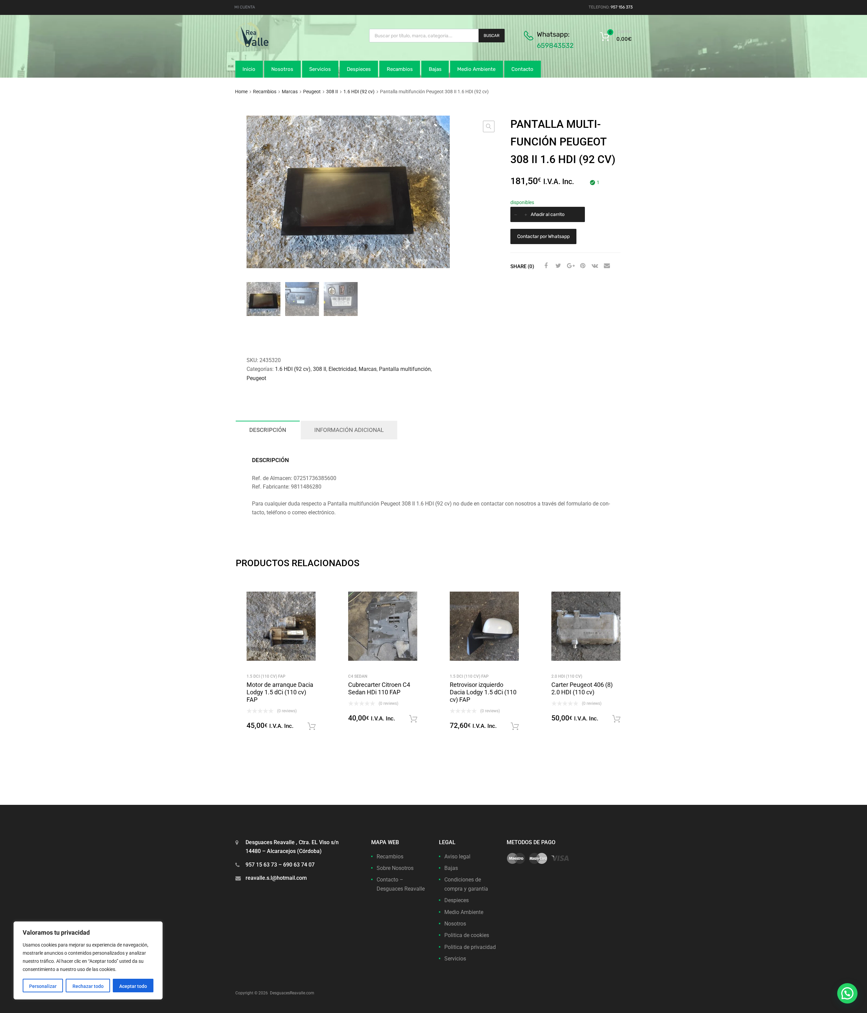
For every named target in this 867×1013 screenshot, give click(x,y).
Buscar (492, 35)
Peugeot (312, 91)
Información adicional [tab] (349, 429)
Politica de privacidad (470, 947)
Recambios (400, 69)
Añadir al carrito (548, 214)
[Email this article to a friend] (606, 265)
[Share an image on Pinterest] (581, 265)
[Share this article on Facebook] (545, 265)
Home (241, 91)
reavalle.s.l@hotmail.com (276, 878)
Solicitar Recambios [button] (312, 726)
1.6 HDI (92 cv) (359, 91)
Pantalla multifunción (405, 369)
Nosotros (282, 69)
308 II (332, 91)
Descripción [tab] (267, 429)
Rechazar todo (88, 986)
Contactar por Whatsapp (543, 236)
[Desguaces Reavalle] (269, 45)
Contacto (522, 69)
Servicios (320, 69)
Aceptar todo (133, 986)
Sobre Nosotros (395, 868)
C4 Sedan (357, 676)
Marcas (290, 91)
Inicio (248, 69)
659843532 (555, 45)
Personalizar (43, 986)
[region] (88, 960)
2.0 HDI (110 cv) (566, 676)
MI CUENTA (244, 7)
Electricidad (342, 369)
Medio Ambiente (476, 69)
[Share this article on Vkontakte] (594, 265)
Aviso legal (457, 856)
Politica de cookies (466, 935)
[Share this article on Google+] (569, 265)
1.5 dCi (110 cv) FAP (266, 676)
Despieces (359, 69)
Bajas (435, 69)
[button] (488, 126)
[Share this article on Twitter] (557, 265)
